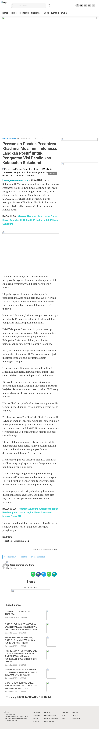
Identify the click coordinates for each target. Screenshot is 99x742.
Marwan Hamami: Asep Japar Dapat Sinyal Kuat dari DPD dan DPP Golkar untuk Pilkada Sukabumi (30, 220)
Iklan (63, 715)
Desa (46, 13)
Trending (24, 13)
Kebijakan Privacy (50, 715)
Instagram (36, 715)
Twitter (35, 718)
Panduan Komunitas (51, 718)
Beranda (75, 712)
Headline (23, 557)
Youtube (36, 721)
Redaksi (47, 712)
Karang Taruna (59, 13)
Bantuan (65, 712)
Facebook (36, 712)
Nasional (35, 13)
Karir (63, 718)
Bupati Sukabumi (10, 557)
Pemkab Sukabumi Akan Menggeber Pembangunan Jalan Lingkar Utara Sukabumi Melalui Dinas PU (30, 512)
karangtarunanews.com (15, 180)
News (5, 13)
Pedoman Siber (49, 721)
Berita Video (76, 718)
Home (14, 13)
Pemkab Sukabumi (37, 557)
